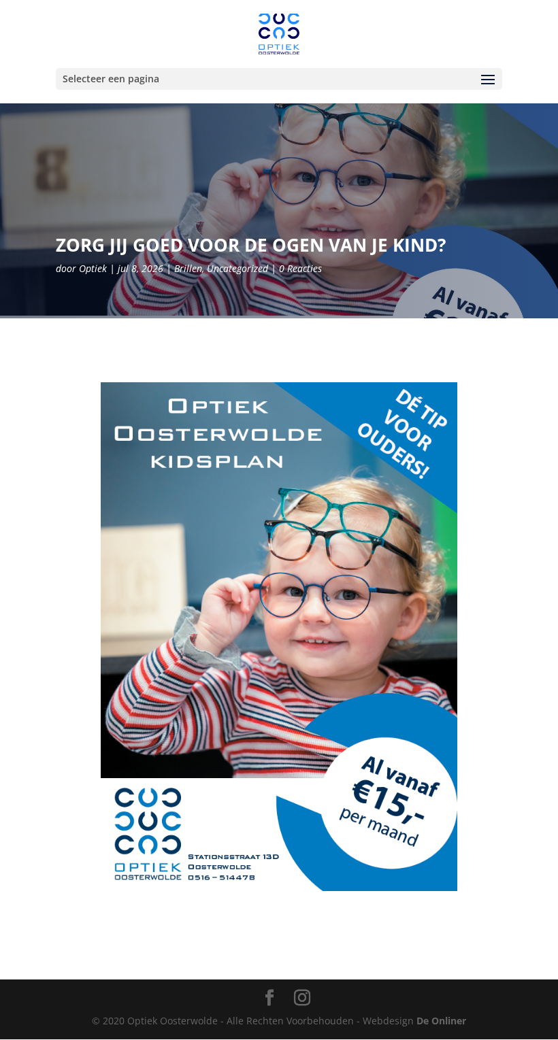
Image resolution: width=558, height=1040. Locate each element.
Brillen (188, 268)
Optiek (93, 268)
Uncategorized (237, 268)
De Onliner (441, 1020)
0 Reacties (300, 268)
